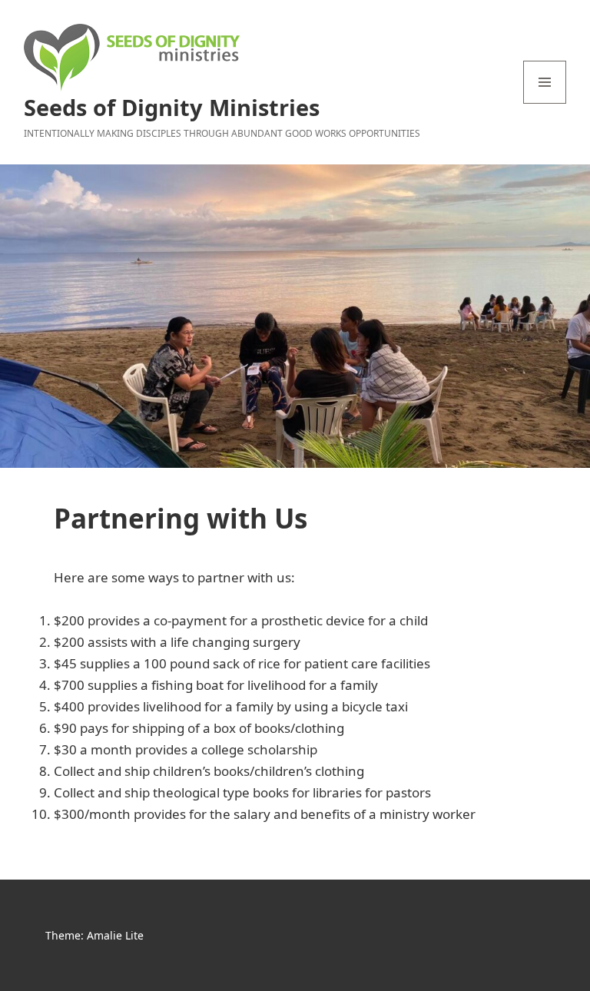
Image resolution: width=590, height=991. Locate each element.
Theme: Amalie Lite (94, 935)
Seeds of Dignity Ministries (172, 107)
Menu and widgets (545, 103)
